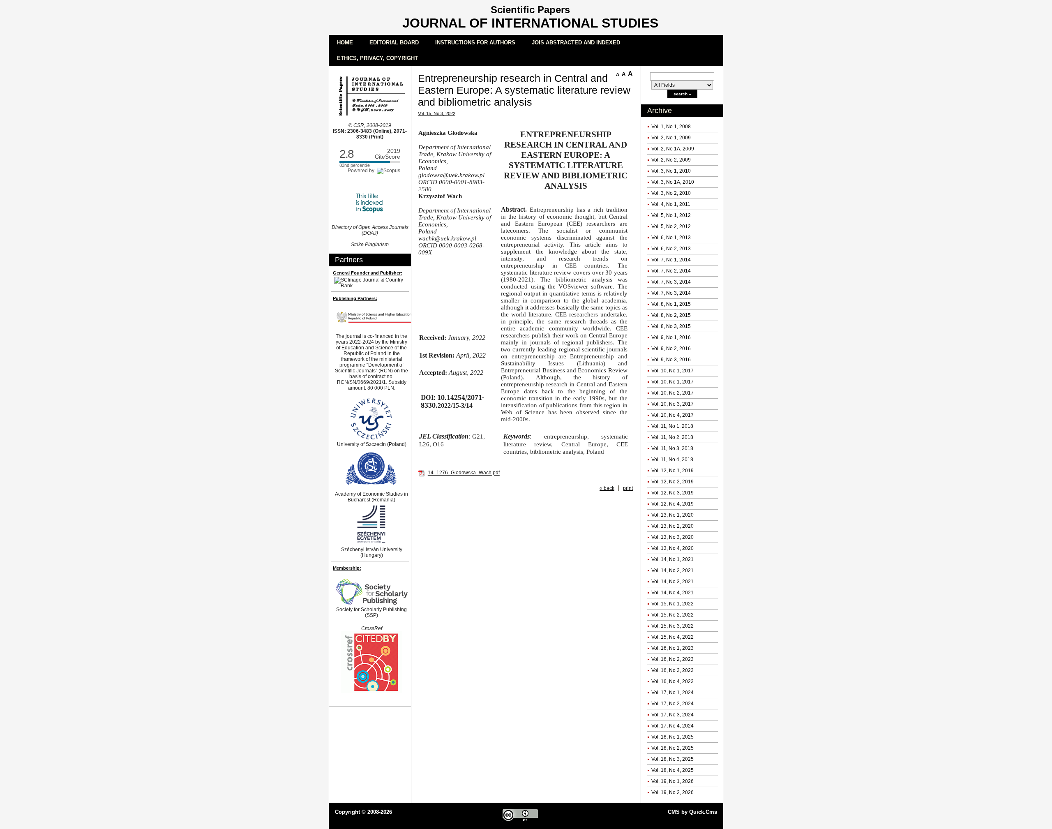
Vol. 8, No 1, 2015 (671, 304)
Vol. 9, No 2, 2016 (671, 348)
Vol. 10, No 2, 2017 (672, 393)
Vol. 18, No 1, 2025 (672, 737)
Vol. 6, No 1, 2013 (671, 237)
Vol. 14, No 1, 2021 (672, 559)
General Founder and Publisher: (367, 272)
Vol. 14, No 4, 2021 (672, 593)
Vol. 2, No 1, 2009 (671, 138)
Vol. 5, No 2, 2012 (671, 226)
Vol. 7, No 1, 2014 (671, 260)
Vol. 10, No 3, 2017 (672, 404)
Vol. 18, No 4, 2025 (672, 770)
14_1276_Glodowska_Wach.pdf (464, 473)
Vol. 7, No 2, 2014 (671, 271)
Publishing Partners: (355, 298)
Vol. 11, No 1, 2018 (672, 426)
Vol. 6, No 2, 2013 (671, 249)
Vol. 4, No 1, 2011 (670, 204)
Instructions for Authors (475, 42)
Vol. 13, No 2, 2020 (672, 526)
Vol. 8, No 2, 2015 (671, 315)
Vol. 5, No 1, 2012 (671, 215)
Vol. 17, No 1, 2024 (672, 692)
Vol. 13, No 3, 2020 (672, 537)
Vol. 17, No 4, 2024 (672, 726)
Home (345, 42)
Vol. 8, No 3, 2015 (671, 326)
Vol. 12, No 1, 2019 (672, 470)
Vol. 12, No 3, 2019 (672, 493)
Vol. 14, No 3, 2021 (672, 581)
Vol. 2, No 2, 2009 (671, 160)
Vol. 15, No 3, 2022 (672, 626)
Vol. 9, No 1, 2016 (671, 337)
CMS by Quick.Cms (692, 812)
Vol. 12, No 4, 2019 (672, 504)
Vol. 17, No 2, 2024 (672, 704)
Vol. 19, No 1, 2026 (672, 781)
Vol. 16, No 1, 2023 (672, 648)
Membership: (347, 568)
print (628, 488)
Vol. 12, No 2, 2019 (672, 482)
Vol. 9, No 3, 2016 (671, 360)
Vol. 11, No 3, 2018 (672, 448)
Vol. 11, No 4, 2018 (672, 459)
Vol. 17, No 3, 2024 (672, 715)
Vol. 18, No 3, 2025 (672, 759)
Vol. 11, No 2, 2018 (672, 437)
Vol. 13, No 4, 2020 (672, 548)
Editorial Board (394, 42)
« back (607, 488)
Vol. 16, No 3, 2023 (672, 670)
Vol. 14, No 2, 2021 (672, 570)
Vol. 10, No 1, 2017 (672, 371)
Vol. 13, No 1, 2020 (672, 515)
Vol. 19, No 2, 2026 (672, 792)
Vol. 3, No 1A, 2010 (672, 182)
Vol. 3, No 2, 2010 (671, 193)
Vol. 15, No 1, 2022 (672, 604)
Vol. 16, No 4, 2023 (672, 681)
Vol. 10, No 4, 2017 (672, 415)
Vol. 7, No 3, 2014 (671, 282)
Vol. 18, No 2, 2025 (672, 748)
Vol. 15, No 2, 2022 (672, 615)
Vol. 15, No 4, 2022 (672, 637)
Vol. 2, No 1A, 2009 (672, 149)
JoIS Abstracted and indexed (576, 42)
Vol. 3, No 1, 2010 (671, 171)
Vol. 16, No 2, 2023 (672, 659)
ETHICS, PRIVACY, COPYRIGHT (377, 58)
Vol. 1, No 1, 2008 (671, 126)
